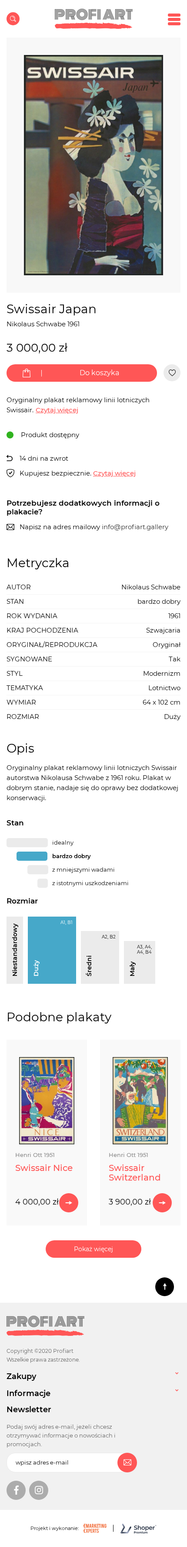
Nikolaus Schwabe (36, 324)
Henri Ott (35, 1154)
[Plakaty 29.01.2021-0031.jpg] (93, 165)
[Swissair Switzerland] (140, 1100)
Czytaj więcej (114, 473)
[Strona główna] (94, 19)
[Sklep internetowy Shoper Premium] (132, 1528)
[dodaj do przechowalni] (172, 372)
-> (68, 1202)
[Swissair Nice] (46, 1100)
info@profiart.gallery (135, 527)
